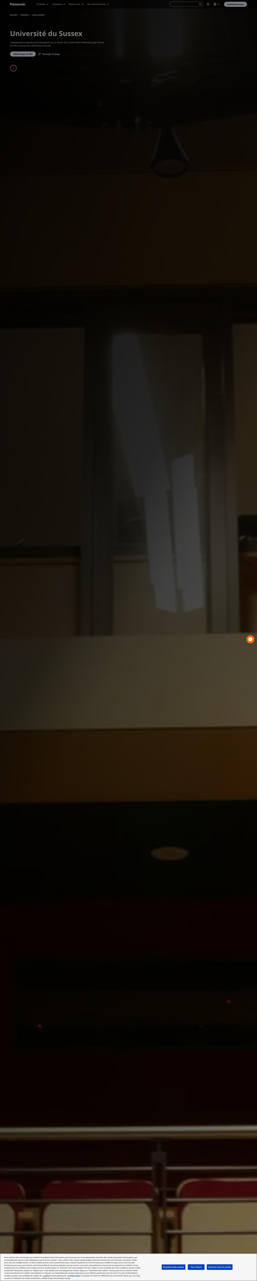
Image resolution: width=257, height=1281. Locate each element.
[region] (128, 1267)
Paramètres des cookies (173, 1267)
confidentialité (73, 1275)
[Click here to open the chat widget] (250, 639)
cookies (46, 1275)
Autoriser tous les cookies (219, 1267)
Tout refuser (196, 1267)
